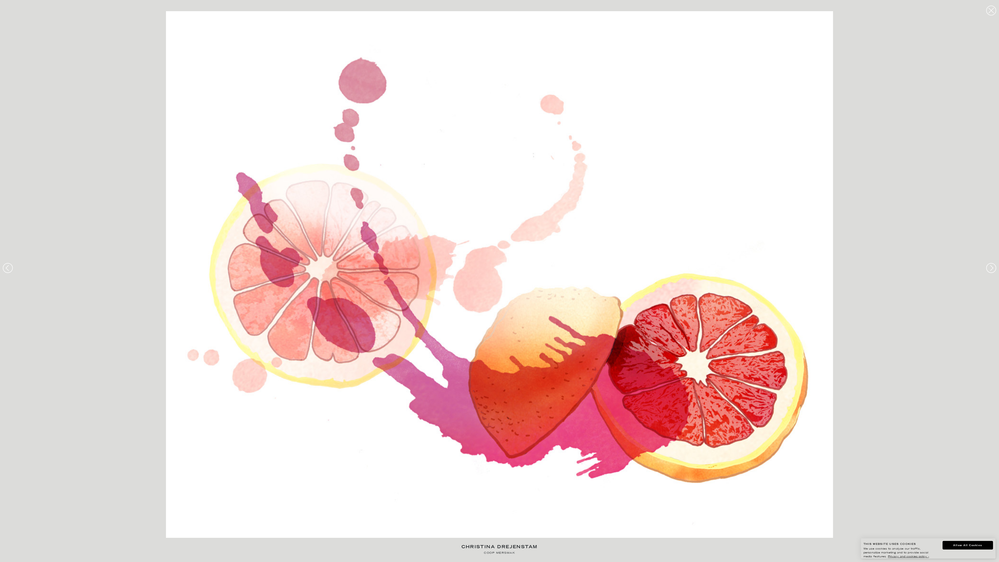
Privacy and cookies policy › (908, 556)
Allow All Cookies (967, 545)
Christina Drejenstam (500, 547)
